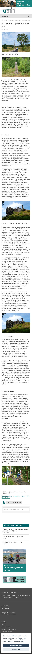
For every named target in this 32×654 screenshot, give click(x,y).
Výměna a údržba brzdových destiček (13, 542)
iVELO (8, 11)
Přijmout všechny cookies (16, 645)
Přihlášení (25, 8)
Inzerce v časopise (7, 626)
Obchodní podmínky (7, 631)
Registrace (16, 8)
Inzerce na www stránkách (9, 629)
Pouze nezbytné (16, 649)
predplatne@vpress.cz (10, 614)
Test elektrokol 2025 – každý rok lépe (13, 536)
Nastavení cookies (19, 641)
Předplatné (5, 624)
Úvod (3, 20)
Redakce (4, 622)
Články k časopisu (9, 20)
